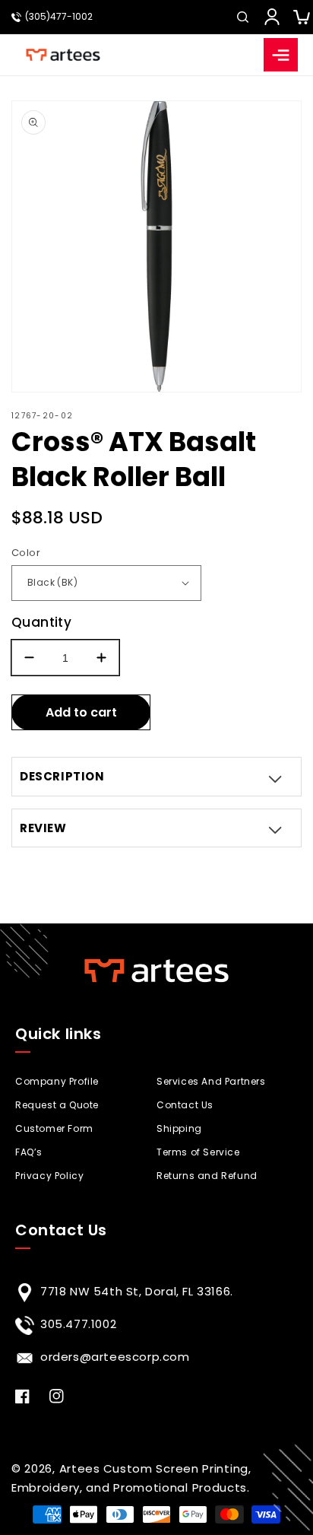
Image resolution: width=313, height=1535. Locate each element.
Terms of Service (198, 1152)
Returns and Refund (207, 1175)
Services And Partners (211, 1081)
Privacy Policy (49, 1175)
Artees (79, 1468)
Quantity (41, 622)
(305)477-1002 (59, 17)
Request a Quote (57, 1104)
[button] (242, 16)
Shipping (179, 1128)
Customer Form (54, 1128)
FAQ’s (29, 1152)
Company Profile (57, 1081)
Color (25, 552)
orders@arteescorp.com (115, 1357)
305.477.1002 (78, 1324)
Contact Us (184, 1104)
